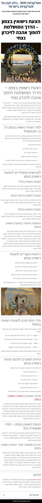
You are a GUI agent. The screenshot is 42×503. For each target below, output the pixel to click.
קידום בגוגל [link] (16, 14)
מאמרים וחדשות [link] (16, 11)
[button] (4, 495)
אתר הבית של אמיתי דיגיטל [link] (31, 11)
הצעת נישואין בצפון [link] (34, 480)
